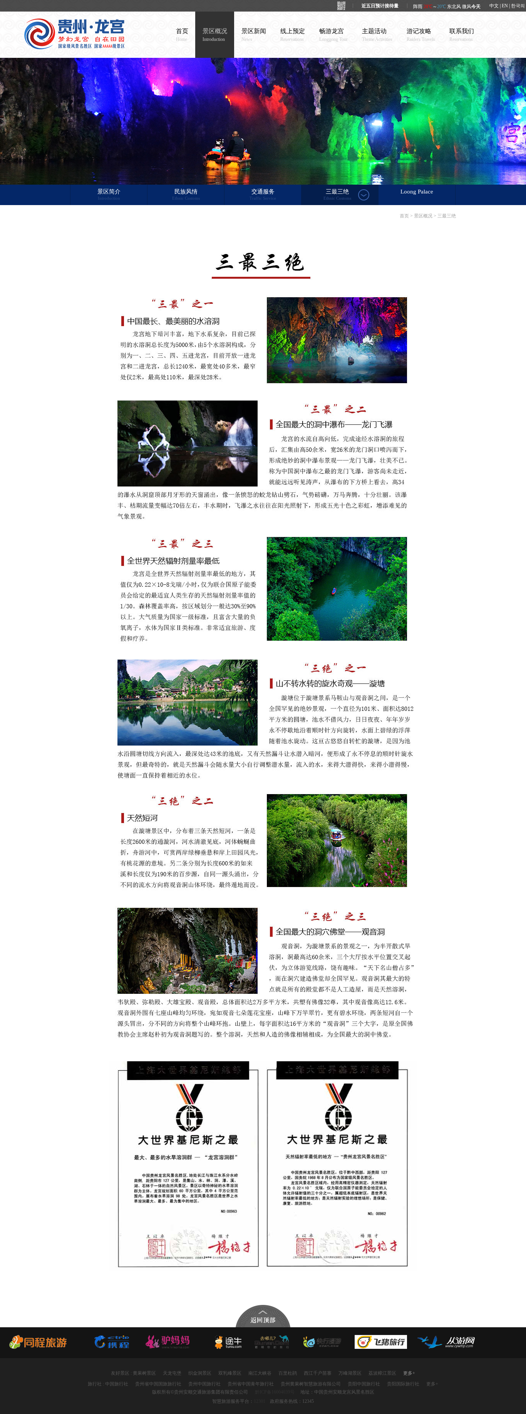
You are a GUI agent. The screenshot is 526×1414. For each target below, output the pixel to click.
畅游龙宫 (333, 35)
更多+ (409, 1373)
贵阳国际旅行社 (403, 1384)
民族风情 (186, 194)
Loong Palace (416, 192)
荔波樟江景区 (382, 1373)
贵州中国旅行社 (204, 1384)
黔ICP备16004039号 (275, 1392)
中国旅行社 (116, 1384)
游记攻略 (421, 35)
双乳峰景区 (229, 1373)
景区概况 (215, 35)
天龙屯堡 (172, 1373)
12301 (259, 1401)
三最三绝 (337, 194)
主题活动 (377, 35)
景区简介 (109, 194)
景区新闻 (253, 35)
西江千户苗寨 (318, 1373)
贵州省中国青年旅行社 (251, 1384)
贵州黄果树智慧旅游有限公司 (311, 1384)
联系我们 (461, 35)
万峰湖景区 (350, 1373)
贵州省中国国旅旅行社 (158, 1384)
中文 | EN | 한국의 (507, 5)
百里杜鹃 (287, 1373)
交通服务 (263, 194)
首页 (182, 35)
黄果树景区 (144, 1373)
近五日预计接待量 (380, 5)
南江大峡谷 (259, 1373)
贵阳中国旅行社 (364, 1384)
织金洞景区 (199, 1373)
